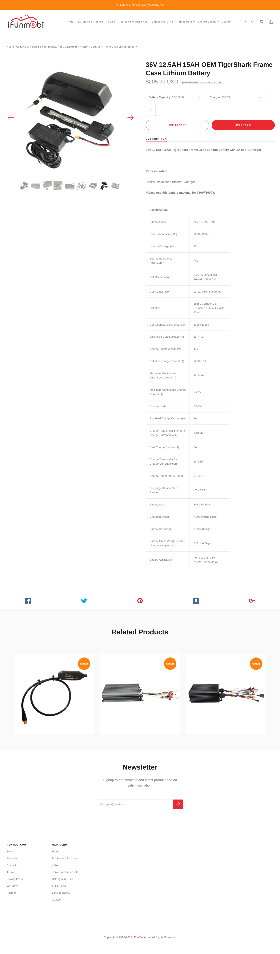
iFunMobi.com (142, 937)
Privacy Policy (15, 878)
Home (70, 21)
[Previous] (11, 117)
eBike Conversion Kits (134, 21)
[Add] (252, 600)
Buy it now (243, 125)
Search (11, 851)
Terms (10, 872)
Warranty (12, 885)
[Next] (130, 117)
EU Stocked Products (91, 21)
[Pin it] (140, 600)
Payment (12, 892)
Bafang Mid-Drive (162, 21)
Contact (226, 21)
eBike (111, 21)
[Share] (28, 600)
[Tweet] (84, 600)
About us (12, 858)
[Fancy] (196, 600)
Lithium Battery (207, 21)
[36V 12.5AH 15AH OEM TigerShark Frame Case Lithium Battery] (24, 185)
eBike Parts (186, 21)
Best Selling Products (44, 46)
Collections (22, 46)
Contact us (13, 865)
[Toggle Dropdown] (116, 21)
